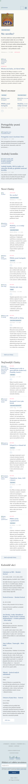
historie (12, 260)
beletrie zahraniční (15, 320)
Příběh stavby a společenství (14, 519)
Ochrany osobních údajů (21, 769)
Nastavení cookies (14, 753)
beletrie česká (14, 197)
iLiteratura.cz (4, 52)
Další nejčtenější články (10, 557)
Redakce (13, 743)
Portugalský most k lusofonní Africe (12, 137)
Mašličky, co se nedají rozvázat (22, 104)
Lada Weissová (4, 139)
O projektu (6, 743)
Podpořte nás (21, 743)
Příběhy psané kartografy (5, 104)
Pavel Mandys (13, 291)
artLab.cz (16, 777)
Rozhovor (4, 66)
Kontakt (17, 746)
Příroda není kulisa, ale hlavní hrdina (13, 69)
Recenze (12, 223)
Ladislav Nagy (13, 407)
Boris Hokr (12, 449)
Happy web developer (15, 780)
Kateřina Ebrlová (21, 108)
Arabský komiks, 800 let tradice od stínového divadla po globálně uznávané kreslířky (14, 168)
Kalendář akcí (8, 565)
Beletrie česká (6, 30)
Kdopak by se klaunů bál (18, 445)
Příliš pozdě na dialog (17, 318)
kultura (12, 482)
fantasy (12, 447)
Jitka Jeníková (4, 172)
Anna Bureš (12, 322)
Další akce (7, 720)
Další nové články (8, 354)
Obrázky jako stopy (16, 287)
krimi (11, 289)
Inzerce (11, 746)
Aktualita (17, 52)
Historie (4, 95)
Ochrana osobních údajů (14, 750)
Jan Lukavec (12, 376)
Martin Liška (4, 108)
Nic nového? (7, 33)
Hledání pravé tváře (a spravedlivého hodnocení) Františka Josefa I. (18, 370)
